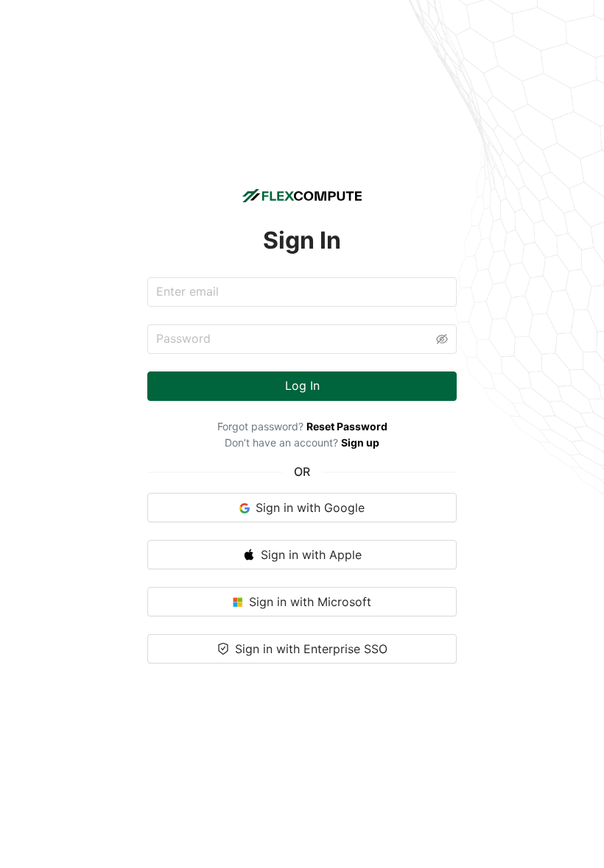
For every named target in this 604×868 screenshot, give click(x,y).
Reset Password (346, 426)
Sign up (360, 442)
